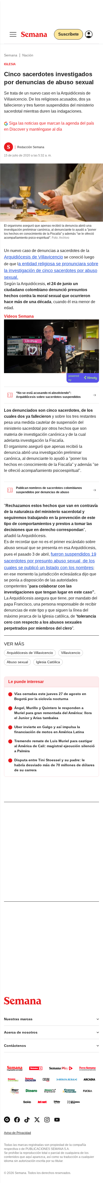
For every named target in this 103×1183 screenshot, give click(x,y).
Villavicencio (70, 653)
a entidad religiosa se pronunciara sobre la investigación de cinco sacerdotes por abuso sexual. (51, 270)
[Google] (7, 1120)
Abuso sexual (17, 662)
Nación (27, 55)
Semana (10, 55)
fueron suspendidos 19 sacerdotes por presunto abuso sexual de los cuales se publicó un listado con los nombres (50, 561)
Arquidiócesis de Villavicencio (33, 257)
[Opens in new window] (17, 1120)
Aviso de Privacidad (23, 1133)
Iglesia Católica (48, 662)
